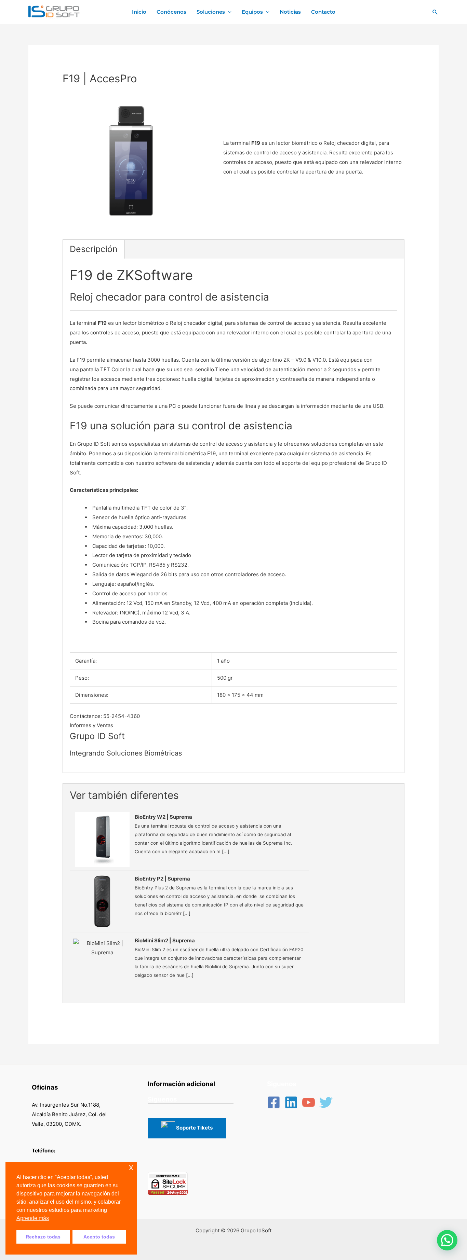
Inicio (139, 12)
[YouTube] (308, 1102)
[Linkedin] (291, 1102)
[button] (447, 1240)
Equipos (252, 12)
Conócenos (171, 12)
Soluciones (211, 12)
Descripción (94, 249)
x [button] (131, 1167)
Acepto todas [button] (99, 1237)
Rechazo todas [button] (43, 1237)
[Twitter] (326, 1102)
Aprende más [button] (32, 1218)
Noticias (290, 12)
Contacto (323, 12)
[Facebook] (273, 1102)
